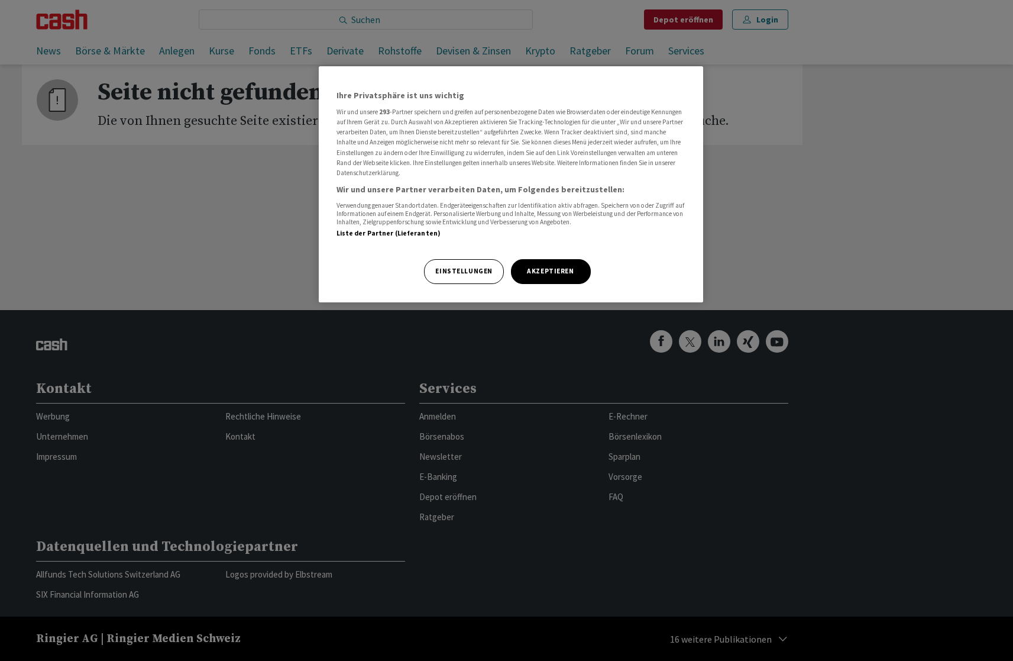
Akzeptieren (550, 271)
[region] (511, 184)
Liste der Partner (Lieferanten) (388, 233)
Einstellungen (463, 271)
